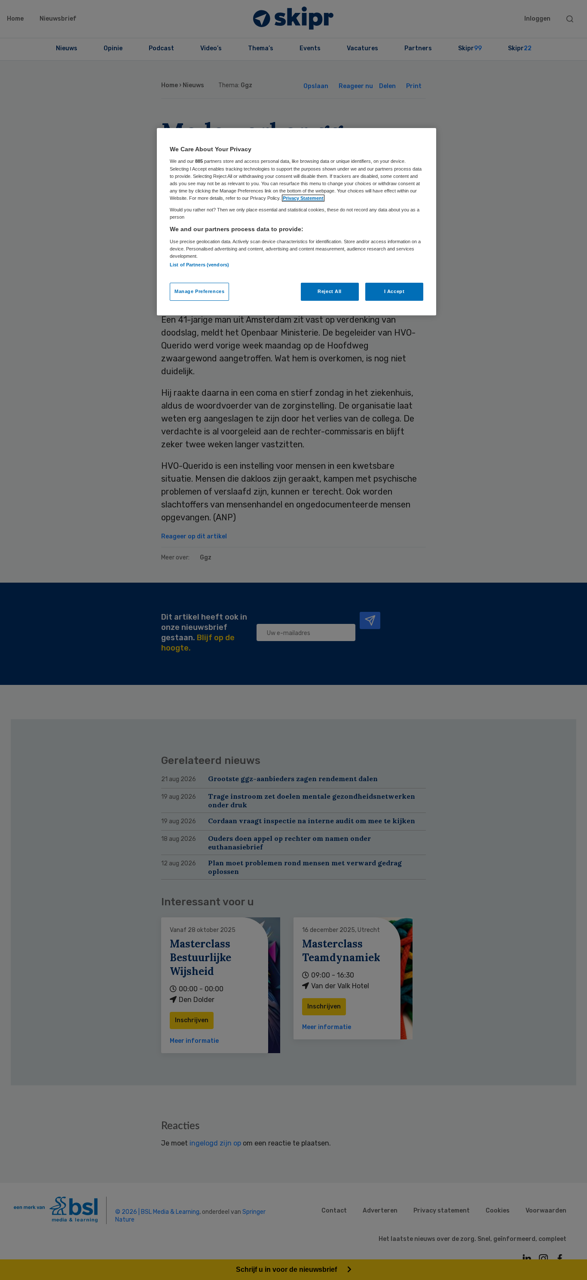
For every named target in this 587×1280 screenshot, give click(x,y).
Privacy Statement (303, 198)
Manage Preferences (199, 291)
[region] (296, 221)
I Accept (394, 291)
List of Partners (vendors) (199, 264)
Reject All (330, 291)
